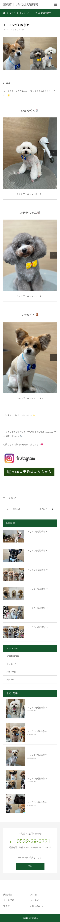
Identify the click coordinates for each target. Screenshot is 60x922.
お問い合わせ (37, 906)
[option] (30, 153)
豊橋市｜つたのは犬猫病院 (20, 4)
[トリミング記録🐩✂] (13, 536)
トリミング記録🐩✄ (37, 569)
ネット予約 (8, 900)
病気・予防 (11, 672)
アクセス (34, 894)
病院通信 (10, 679)
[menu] (55, 4)
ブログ (6, 906)
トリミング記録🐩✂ (37, 531)
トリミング (19, 29)
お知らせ (34, 900)
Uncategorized (13, 656)
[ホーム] (4, 12)
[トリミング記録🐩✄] (13, 574)
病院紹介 (7, 894)
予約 (30, 866)
